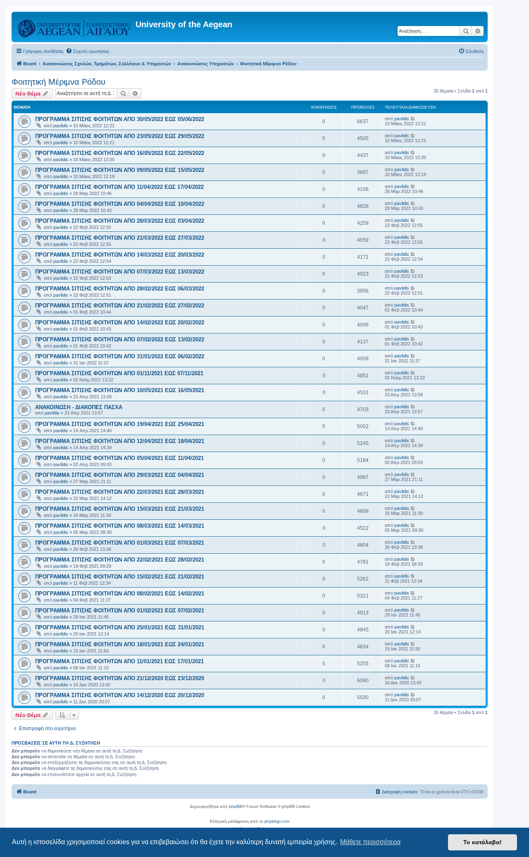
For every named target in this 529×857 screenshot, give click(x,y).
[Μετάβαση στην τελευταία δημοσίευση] (413, 118)
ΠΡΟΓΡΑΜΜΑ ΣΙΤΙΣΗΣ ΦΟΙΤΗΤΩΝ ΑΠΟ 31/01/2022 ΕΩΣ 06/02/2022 (119, 356)
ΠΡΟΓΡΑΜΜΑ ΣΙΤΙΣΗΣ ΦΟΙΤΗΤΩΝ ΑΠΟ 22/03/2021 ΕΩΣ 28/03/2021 (119, 492)
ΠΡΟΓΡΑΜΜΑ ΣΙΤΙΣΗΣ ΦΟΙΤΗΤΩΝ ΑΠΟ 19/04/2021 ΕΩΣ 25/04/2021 (119, 424)
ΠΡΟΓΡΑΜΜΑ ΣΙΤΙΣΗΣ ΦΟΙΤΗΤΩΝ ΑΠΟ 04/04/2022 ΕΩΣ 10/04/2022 (119, 204)
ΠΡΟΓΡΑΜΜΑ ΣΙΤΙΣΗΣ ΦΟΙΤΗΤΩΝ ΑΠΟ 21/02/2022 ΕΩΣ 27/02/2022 (119, 305)
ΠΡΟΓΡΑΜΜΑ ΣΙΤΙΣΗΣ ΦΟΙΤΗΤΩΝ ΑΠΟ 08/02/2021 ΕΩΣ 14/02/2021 (119, 593)
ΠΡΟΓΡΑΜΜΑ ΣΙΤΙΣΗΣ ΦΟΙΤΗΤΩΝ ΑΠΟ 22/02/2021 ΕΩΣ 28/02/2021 (119, 560)
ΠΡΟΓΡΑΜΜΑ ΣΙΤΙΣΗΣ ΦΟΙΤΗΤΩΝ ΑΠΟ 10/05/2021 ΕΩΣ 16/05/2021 (119, 390)
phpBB (235, 806)
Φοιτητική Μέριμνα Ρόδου (58, 81)
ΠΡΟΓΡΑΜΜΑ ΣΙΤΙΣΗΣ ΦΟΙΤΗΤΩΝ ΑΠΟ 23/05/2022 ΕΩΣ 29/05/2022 (119, 136)
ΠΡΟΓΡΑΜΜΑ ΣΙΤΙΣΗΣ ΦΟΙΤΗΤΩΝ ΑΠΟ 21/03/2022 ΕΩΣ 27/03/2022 (119, 238)
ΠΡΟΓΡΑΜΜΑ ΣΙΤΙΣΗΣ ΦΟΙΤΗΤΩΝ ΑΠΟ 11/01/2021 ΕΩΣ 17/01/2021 (119, 661)
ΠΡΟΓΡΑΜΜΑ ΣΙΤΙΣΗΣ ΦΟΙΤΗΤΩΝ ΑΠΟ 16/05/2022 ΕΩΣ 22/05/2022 (119, 153)
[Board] (75, 27)
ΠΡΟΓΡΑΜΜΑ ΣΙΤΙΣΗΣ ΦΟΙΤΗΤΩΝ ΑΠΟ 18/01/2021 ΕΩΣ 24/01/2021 (119, 644)
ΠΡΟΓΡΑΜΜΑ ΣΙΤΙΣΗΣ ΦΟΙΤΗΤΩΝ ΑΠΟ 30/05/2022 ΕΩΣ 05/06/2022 (119, 119)
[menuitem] (87, 51)
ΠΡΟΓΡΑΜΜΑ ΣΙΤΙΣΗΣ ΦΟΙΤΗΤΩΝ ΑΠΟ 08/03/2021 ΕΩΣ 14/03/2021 (119, 526)
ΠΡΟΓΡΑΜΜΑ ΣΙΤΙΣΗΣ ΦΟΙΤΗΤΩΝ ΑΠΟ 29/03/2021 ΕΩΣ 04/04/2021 (119, 475)
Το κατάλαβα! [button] (482, 842)
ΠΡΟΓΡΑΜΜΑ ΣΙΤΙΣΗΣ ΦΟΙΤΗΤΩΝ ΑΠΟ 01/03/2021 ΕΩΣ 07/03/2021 (119, 543)
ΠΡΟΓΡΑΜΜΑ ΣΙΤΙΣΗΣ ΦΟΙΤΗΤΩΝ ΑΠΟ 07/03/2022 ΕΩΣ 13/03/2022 (119, 272)
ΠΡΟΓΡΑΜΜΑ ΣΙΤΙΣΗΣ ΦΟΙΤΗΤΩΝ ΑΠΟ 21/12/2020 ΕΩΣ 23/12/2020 (119, 678)
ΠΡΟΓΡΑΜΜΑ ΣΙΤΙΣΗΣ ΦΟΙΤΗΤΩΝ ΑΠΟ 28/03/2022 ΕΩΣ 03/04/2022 (119, 221)
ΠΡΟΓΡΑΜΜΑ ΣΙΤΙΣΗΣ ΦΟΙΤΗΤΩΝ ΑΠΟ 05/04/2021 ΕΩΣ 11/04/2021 (119, 458)
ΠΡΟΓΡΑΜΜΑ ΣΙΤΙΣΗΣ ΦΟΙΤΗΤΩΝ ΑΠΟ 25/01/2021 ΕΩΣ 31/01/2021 (119, 627)
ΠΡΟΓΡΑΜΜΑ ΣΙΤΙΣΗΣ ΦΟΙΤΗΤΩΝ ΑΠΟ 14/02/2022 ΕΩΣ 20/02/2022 (119, 322)
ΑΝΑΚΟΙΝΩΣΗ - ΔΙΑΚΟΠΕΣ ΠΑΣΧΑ (78, 407)
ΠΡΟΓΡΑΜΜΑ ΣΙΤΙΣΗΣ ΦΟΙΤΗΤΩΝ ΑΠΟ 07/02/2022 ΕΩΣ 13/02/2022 (119, 339)
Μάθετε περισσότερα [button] (370, 841)
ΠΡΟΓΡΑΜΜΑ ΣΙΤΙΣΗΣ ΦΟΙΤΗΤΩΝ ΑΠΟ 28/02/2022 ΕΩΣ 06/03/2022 (119, 289)
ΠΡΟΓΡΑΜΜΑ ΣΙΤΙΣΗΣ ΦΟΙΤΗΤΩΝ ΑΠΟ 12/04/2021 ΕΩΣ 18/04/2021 (119, 441)
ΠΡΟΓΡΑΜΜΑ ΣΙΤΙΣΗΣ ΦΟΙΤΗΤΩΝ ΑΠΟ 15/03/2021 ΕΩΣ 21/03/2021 (119, 509)
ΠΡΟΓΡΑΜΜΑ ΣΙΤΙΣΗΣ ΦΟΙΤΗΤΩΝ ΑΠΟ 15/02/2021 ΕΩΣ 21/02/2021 (119, 577)
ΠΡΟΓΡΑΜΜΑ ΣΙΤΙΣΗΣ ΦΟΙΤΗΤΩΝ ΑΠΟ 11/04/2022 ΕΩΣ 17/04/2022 (119, 187)
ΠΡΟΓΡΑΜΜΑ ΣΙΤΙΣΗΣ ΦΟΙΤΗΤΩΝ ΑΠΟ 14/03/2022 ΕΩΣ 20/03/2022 (119, 255)
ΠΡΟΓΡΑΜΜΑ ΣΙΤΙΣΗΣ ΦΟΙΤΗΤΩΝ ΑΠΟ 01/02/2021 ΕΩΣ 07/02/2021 (119, 610)
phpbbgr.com (276, 821)
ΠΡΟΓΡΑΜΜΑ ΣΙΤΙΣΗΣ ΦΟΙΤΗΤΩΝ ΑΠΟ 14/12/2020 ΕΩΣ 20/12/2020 (119, 695)
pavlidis (60, 125)
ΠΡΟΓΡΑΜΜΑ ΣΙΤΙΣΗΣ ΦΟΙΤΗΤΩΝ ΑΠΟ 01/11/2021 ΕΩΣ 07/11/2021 (119, 373)
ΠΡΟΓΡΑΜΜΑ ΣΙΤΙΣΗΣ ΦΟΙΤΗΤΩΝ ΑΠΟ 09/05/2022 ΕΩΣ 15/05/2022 (119, 170)
